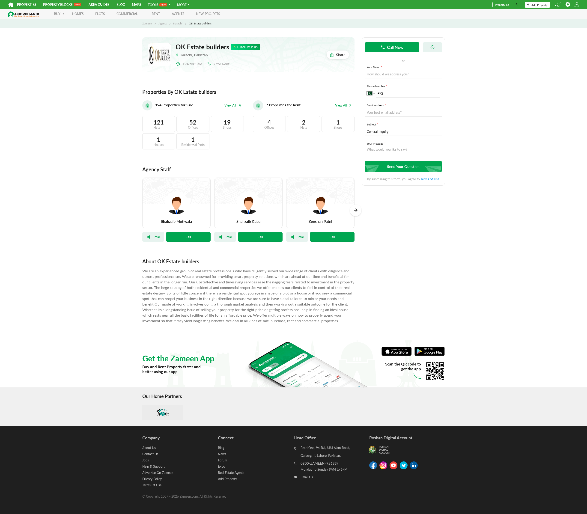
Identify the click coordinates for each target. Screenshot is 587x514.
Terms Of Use (151, 485)
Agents (162, 23)
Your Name (374, 66)
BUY (57, 14)
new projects (208, 14)
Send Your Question (403, 166)
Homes (78, 14)
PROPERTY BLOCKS (58, 4)
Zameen (147, 23)
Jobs (145, 460)
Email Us (307, 477)
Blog (120, 4)
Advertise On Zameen (157, 472)
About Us (149, 448)
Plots (100, 14)
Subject (372, 124)
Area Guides (99, 4)
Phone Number (377, 86)
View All (230, 105)
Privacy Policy (152, 479)
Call (188, 237)
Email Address (376, 105)
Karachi (177, 23)
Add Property (539, 5)
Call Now (395, 47)
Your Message (376, 143)
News (222, 454)
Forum (222, 460)
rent (156, 14)
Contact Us (150, 454)
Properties (26, 4)
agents (178, 14)
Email (156, 237)
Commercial (127, 14)
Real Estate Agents (231, 472)
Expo (221, 466)
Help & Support (153, 466)
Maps (136, 4)
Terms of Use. (430, 179)
